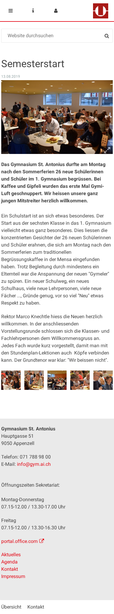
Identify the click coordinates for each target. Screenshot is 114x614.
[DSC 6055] (10, 380)
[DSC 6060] (79, 380)
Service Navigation (33, 10)
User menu (55, 10)
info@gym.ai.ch (34, 464)
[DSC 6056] (33, 380)
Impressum (13, 576)
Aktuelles (11, 554)
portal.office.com (19, 541)
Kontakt (9, 569)
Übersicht (11, 607)
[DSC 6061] (102, 380)
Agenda (9, 562)
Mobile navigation (10, 10)
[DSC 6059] (57, 380)
